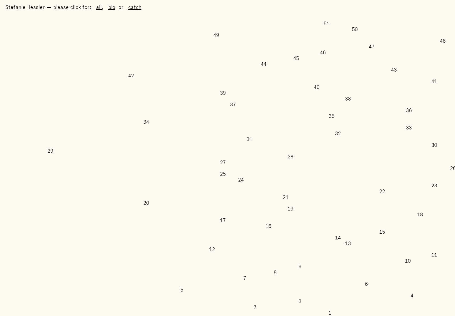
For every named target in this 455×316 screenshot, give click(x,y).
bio (111, 7)
